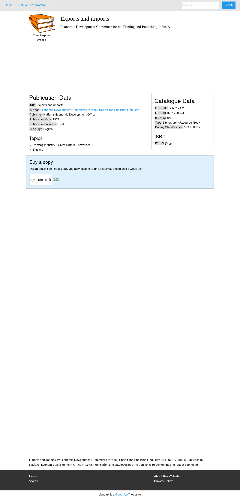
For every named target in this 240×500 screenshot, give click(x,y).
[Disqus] (120, 303)
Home (8, 5)
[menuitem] (8, 5)
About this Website (167, 476)
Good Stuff (122, 494)
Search (33, 481)
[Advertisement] (135, 59)
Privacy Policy (163, 481)
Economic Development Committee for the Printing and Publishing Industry (90, 109)
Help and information (32, 5)
